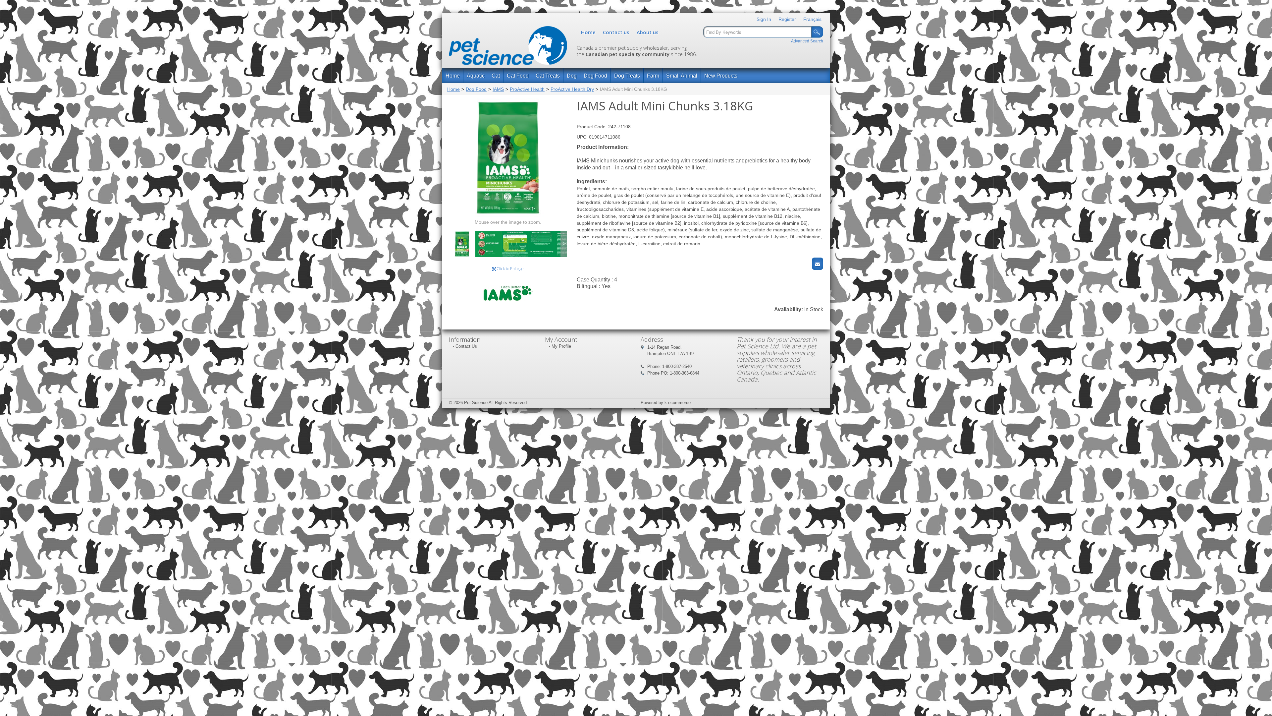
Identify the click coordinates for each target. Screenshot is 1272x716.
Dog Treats (627, 76)
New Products (720, 76)
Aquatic (476, 76)
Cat (496, 76)
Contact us (616, 32)
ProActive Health (527, 89)
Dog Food (595, 76)
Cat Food (518, 76)
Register (787, 19)
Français (812, 19)
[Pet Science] (508, 47)
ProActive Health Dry (572, 89)
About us (648, 32)
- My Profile (560, 346)
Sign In (764, 19)
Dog (572, 76)
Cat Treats (548, 76)
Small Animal (681, 76)
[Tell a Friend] (817, 264)
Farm (653, 76)
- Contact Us (465, 346)
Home (588, 32)
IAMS (498, 89)
